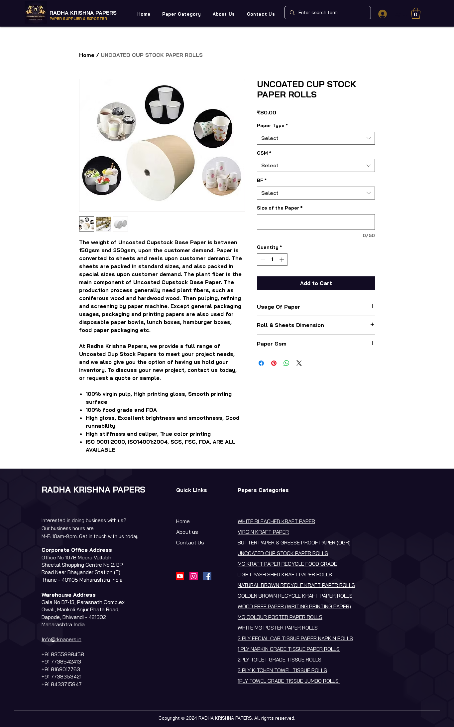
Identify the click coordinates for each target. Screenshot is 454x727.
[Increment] (282, 259)
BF (262, 180)
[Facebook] (207, 576)
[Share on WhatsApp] (286, 363)
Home (86, 55)
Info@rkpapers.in (61, 639)
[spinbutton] (272, 259)
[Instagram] (193, 576)
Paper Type (272, 125)
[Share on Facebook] (261, 363)
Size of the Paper (279, 208)
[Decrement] (262, 259)
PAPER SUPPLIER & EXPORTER (78, 18)
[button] (181, 14)
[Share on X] (299, 363)
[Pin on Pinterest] (274, 363)
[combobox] (316, 138)
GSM (264, 153)
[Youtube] (180, 576)
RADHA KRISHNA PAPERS (83, 12)
